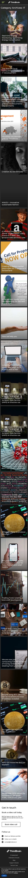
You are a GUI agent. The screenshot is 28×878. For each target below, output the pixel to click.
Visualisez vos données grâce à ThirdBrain (12, 138)
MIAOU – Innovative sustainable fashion (10, 203)
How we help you (9, 336)
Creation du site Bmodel (12, 172)
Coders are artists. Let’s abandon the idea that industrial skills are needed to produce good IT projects (14, 498)
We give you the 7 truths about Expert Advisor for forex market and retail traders (12, 564)
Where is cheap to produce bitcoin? (13, 533)
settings (16, 873)
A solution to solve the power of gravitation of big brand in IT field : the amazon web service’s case (13, 234)
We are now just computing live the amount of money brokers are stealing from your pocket (14, 663)
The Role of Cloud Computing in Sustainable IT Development (13, 71)
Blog (14, 860)
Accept (4, 875)
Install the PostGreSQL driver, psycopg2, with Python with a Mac (12, 367)
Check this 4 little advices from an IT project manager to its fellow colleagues (14, 631)
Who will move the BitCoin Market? (13, 764)
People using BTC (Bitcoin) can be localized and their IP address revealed (13, 697)
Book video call (11, 824)
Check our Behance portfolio (13, 836)
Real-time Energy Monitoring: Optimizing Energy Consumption (12, 38)
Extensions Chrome (14, 857)
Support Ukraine (14, 863)
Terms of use (14, 865)
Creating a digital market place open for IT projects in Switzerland (14, 268)
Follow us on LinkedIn (11, 839)
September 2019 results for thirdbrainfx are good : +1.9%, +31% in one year (13, 795)
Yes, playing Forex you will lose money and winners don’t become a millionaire (13, 466)
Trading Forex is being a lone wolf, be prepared (12, 599)
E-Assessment (14, 855)
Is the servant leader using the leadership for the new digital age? (13, 301)
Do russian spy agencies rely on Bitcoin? (12, 731)
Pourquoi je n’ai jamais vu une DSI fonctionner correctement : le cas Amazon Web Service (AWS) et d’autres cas (13, 398)
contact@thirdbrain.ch (11, 842)
